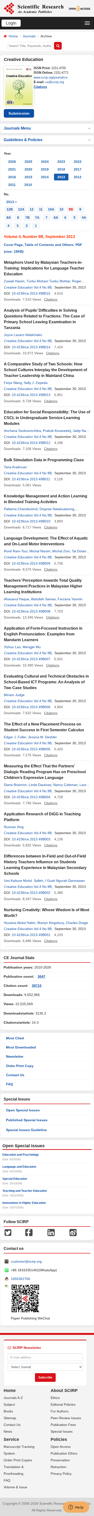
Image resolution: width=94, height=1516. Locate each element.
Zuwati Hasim (14, 281)
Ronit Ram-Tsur (15, 551)
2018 (61, 169)
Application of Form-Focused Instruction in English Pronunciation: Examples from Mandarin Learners (43, 634)
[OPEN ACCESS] (79, 8)
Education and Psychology (20, 1154)
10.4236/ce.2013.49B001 (31, 935)
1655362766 (20, 1279)
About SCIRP (64, 1390)
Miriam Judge (14, 695)
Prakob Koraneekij (57, 431)
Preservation (60, 1460)
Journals (29, 36)
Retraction (58, 1467)
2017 (77, 169)
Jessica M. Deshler (42, 737)
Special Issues (62, 1431)
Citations (40, 87)
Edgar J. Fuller (15, 737)
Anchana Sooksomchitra (22, 431)
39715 (36, 986)
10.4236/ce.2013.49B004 (31, 797)
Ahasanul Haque (16, 599)
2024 (45, 162)
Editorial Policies (63, 1404)
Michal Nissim (39, 551)
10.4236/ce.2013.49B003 (31, 839)
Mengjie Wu (32, 647)
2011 (12, 185)
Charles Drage (77, 923)
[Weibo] (73, 1232)
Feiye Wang (13, 383)
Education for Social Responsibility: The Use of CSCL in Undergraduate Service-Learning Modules (47, 418)
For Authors (59, 1411)
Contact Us (15, 1075)
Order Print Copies (18, 1460)
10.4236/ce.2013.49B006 (31, 707)
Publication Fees (63, 1425)
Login (11, 23)
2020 (28, 169)
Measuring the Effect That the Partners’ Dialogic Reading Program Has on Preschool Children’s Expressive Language (45, 772)
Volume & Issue (15, 1487)
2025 (28, 162)
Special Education (14, 1178)
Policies (59, 1439)
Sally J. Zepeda (35, 383)
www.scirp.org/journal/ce (50, 77)
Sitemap (10, 1418)
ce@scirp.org (54, 82)
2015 (28, 177)
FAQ (9, 1084)
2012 (77, 177)
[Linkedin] (51, 1232)
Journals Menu (17, 128)
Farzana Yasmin (70, 599)
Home (13, 36)
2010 (28, 185)
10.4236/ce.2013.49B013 (31, 395)
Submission (19, 113)
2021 (12, 169)
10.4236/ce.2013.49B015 (31, 293)
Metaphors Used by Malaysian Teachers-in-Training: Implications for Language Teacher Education (44, 268)
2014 (45, 177)
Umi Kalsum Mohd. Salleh (23, 881)
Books (8, 1411)
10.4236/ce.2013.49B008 (31, 611)
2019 (45, 169)
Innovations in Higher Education (24, 1203)
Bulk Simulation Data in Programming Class (44, 460)
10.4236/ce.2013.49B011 (31, 479)
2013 (61, 177)
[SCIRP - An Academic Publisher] (34, 8)
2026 (12, 162)
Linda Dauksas (40, 785)
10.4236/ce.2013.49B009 (31, 563)
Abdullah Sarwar (43, 599)
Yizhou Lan (12, 647)
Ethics (55, 1398)
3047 (41, 976)
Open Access (61, 1447)
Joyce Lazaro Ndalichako (23, 335)
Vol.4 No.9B (43, 287)
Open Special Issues (23, 1110)
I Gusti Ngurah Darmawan (65, 881)
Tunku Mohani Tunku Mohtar (48, 281)
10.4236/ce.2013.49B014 (31, 347)
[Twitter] (8, 1232)
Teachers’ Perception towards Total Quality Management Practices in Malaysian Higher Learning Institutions (43, 586)
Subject (9, 1404)
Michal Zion (61, 551)
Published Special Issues (26, 1120)
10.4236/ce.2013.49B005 (31, 749)
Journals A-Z (13, 1398)
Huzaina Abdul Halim (19, 923)
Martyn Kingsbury (50, 923)
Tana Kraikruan (15, 467)
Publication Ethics (64, 1453)
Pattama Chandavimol (21, 509)
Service (11, 1439)
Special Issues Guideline (26, 1130)
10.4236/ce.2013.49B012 (31, 443)
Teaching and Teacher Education (24, 1191)
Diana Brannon (15, 785)
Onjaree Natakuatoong (57, 509)
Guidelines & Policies (23, 140)
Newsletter (14, 1056)
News (8, 1431)
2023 (61, 162)
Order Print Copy (20, 1066)
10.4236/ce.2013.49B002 (31, 893)
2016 (12, 177)
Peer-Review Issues (66, 1418)
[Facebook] (29, 1232)
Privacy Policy (61, 1474)
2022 (77, 162)
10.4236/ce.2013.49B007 (31, 659)
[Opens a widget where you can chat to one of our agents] (76, 1508)
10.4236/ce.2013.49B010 (31, 521)
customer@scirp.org (26, 1261)
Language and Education (19, 1166)
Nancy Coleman (65, 785)
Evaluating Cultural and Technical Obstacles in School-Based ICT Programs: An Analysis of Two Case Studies (46, 682)
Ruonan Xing (14, 827)
